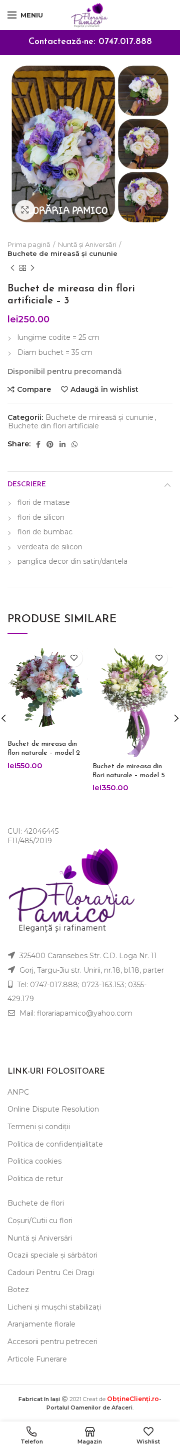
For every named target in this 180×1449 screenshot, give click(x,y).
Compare (34, 389)
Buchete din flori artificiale (53, 426)
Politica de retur (35, 1178)
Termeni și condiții (39, 1126)
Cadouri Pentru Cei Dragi (51, 1272)
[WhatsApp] (74, 444)
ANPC (18, 1092)
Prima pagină (29, 244)
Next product (33, 268)
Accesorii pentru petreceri (53, 1341)
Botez (18, 1289)
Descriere (27, 484)
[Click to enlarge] (25, 210)
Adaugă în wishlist (104, 389)
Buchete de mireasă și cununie (63, 253)
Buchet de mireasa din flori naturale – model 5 (128, 771)
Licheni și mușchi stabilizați (54, 1307)
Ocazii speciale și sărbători (53, 1255)
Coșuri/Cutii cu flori (40, 1220)
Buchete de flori (36, 1203)
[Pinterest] (50, 444)
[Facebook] (38, 444)
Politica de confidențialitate (55, 1144)
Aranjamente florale (42, 1324)
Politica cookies (35, 1161)
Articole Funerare (37, 1359)
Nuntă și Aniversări (87, 244)
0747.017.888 (125, 41)
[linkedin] (62, 444)
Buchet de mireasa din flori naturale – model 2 (44, 748)
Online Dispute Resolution (53, 1109)
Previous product (13, 268)
